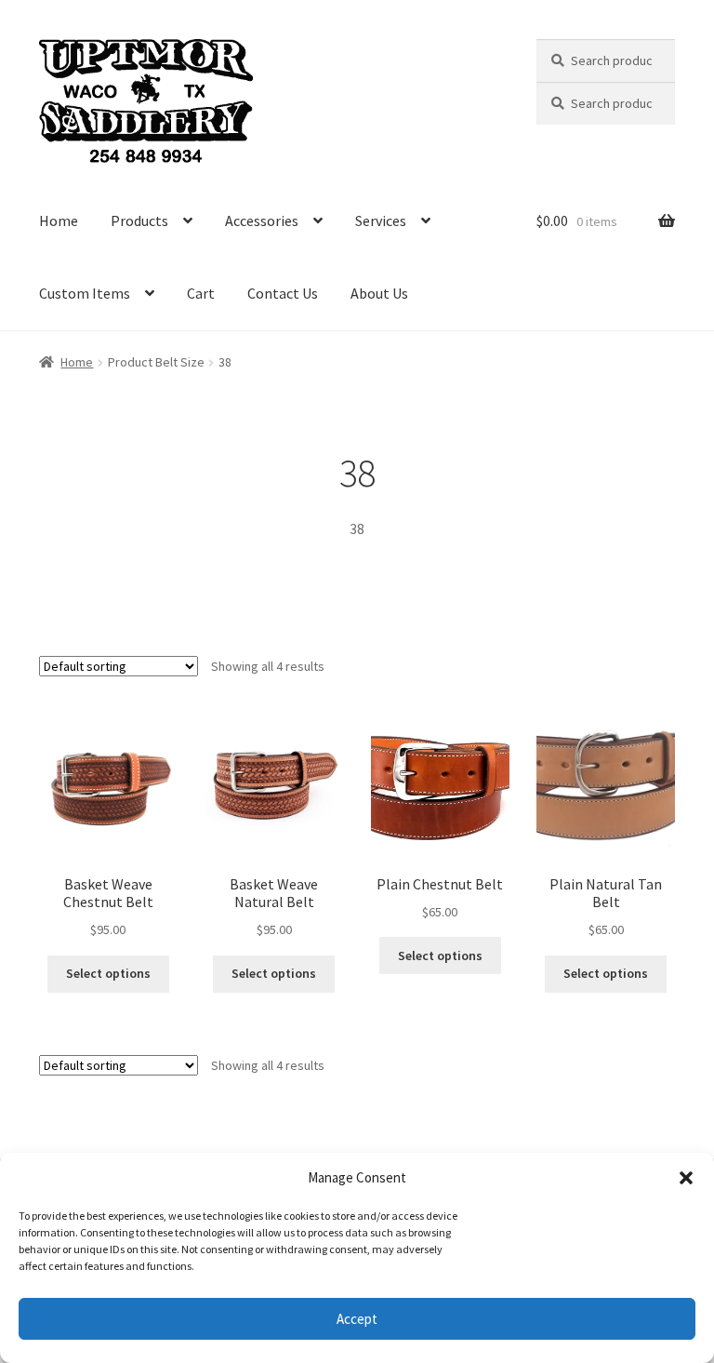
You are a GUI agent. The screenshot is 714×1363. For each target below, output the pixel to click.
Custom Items (84, 293)
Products (139, 220)
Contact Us (282, 293)
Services (380, 220)
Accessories (261, 220)
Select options (108, 973)
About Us (379, 293)
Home (58, 220)
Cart (201, 293)
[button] (686, 1178)
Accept (357, 1319)
